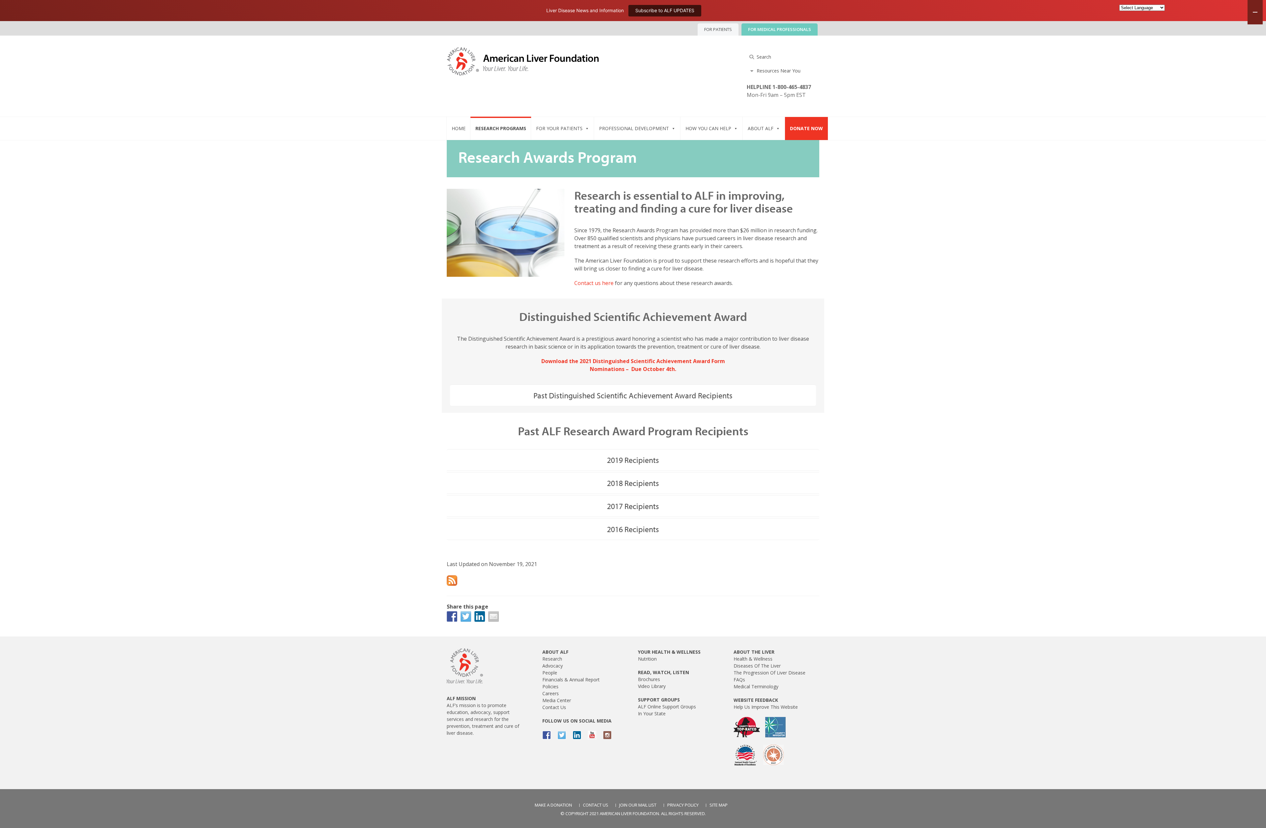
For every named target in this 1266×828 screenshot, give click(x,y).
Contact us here (594, 283)
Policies (550, 686)
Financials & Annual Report (571, 679)
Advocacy (552, 666)
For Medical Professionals (779, 29)
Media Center (556, 700)
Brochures (649, 679)
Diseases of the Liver (757, 666)
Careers (550, 693)
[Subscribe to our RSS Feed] (452, 580)
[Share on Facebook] (452, 616)
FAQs (739, 679)
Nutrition (647, 659)
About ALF (760, 128)
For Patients (718, 29)
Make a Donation (553, 805)
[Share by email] (493, 616)
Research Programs (500, 128)
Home (459, 128)
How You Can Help (708, 128)
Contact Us (554, 707)
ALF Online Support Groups (667, 706)
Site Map (718, 805)
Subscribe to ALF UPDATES (664, 10)
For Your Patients (559, 128)
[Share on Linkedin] (479, 616)
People (549, 673)
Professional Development (634, 128)
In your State (652, 713)
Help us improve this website (766, 707)
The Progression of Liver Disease (769, 673)
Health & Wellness (753, 659)
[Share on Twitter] (466, 616)
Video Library (652, 686)
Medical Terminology (756, 686)
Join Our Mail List (637, 805)
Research (552, 659)
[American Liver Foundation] (523, 67)
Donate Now (806, 128)
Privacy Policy (683, 805)
